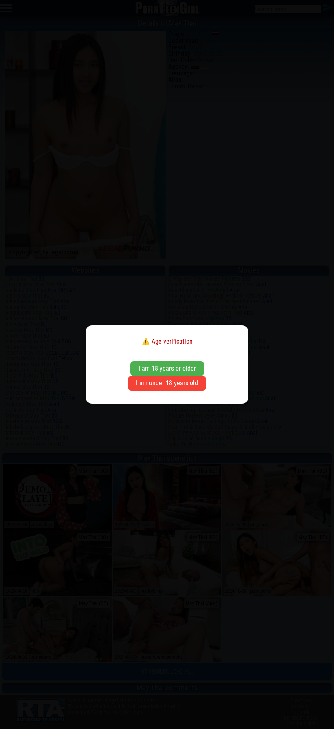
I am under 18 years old (167, 383)
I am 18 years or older (167, 368)
